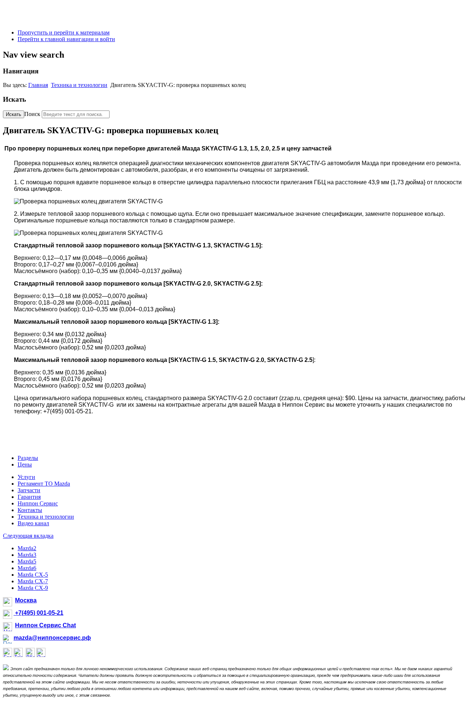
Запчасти (29, 490)
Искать (13, 114)
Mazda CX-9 (33, 588)
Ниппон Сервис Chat (45, 625)
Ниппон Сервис (38, 503)
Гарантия (29, 497)
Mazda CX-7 (33, 581)
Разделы (28, 458)
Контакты (30, 510)
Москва (26, 600)
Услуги (26, 477)
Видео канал (33, 523)
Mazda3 (27, 555)
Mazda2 (27, 548)
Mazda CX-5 (33, 574)
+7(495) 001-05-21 (38, 613)
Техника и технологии (79, 85)
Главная (38, 85)
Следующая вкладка (28, 536)
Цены (25, 464)
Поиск (32, 114)
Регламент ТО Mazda (44, 483)
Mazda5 (27, 561)
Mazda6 (27, 568)
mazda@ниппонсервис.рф (52, 638)
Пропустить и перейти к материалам (64, 32)
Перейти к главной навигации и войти (66, 39)
